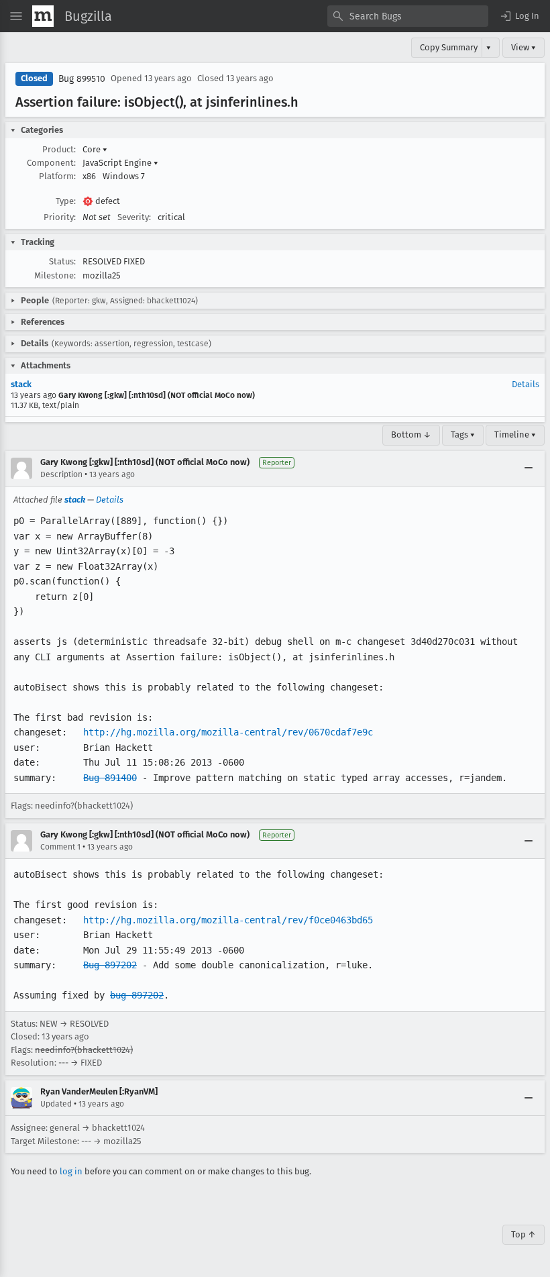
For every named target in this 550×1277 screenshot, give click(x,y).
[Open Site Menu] (16, 16)
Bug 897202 (110, 965)
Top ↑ (523, 1234)
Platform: (57, 176)
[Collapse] (528, 468)
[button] (519, 16)
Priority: (60, 217)
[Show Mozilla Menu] (43, 16)
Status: (62, 261)
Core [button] (94, 149)
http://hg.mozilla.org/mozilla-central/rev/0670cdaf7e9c (228, 732)
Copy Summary (449, 47)
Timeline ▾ (515, 434)
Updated (56, 1104)
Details (525, 384)
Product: (59, 149)
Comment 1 (60, 847)
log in (71, 1171)
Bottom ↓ (411, 434)
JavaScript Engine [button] (120, 163)
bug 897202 (137, 995)
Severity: (134, 217)
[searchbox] (407, 16)
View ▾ (523, 47)
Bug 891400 (110, 777)
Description (61, 474)
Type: (66, 201)
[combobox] (407, 16)
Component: (51, 163)
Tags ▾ (463, 434)
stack (21, 384)
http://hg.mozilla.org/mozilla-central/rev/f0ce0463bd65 (228, 920)
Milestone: (55, 275)
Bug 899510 (81, 79)
